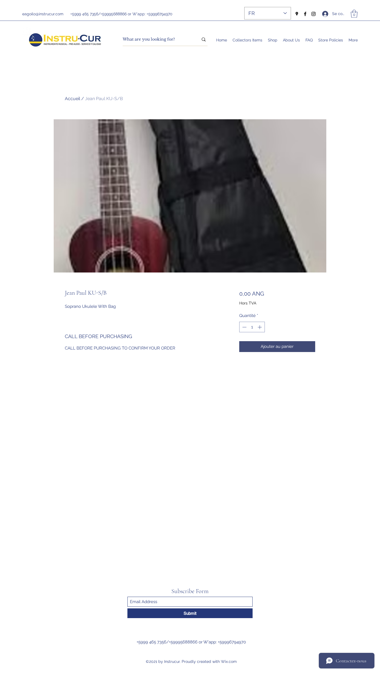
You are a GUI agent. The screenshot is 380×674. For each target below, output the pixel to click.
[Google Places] (297, 14)
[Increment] (260, 327)
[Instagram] (313, 14)
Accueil (72, 98)
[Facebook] (305, 14)
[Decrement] (244, 327)
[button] (354, 14)
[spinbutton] (251, 327)
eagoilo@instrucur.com (42, 14)
